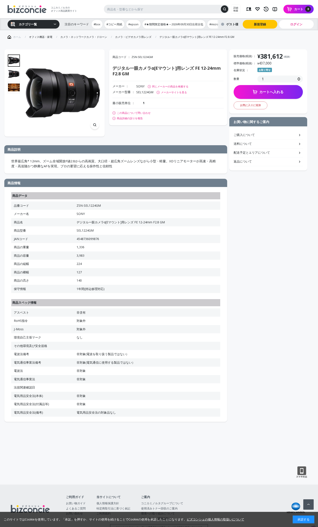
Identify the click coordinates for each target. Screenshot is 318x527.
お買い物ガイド (76, 503)
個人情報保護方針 (107, 503)
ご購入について (244, 135)
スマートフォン (301, 472)
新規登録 (260, 24)
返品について (243, 161)
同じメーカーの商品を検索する (170, 86)
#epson (133, 24)
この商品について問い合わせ (134, 113)
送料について (243, 144)
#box (97, 24)
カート (301, 9)
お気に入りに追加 (250, 105)
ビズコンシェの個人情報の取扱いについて (215, 519)
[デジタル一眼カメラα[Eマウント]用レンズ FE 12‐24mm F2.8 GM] (62, 93)
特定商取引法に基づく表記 (113, 508)
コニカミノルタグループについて (162, 503)
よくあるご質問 (76, 508)
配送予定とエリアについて (252, 152)
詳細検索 (235, 9)
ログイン (296, 24)
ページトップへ (308, 504)
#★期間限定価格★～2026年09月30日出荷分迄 (174, 24)
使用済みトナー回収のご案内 (159, 508)
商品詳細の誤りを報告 (130, 118)
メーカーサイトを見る (174, 92)
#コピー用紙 (114, 24)
